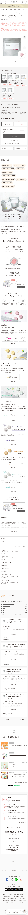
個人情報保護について (8, 896)
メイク (9, 870)
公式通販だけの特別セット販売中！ (14, 6)
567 (20, 601)
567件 (7, 19)
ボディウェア (14, 873)
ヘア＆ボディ (13, 870)
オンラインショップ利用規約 (8, 898)
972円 (3, 81)
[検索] (5, 1)
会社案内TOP (5, 894)
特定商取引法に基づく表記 (19, 896)
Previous (3, 47)
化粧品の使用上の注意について (19, 894)
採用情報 (10, 894)
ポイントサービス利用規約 (8, 900)
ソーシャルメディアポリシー (19, 900)
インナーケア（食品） (22, 870)
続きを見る (13, 531)
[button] (24, 911)
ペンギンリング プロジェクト (11, 902)
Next (24, 47)
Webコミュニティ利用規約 (20, 898)
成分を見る (13, 343)
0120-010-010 (16, 831)
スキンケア (4, 870)
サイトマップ (20, 902)
